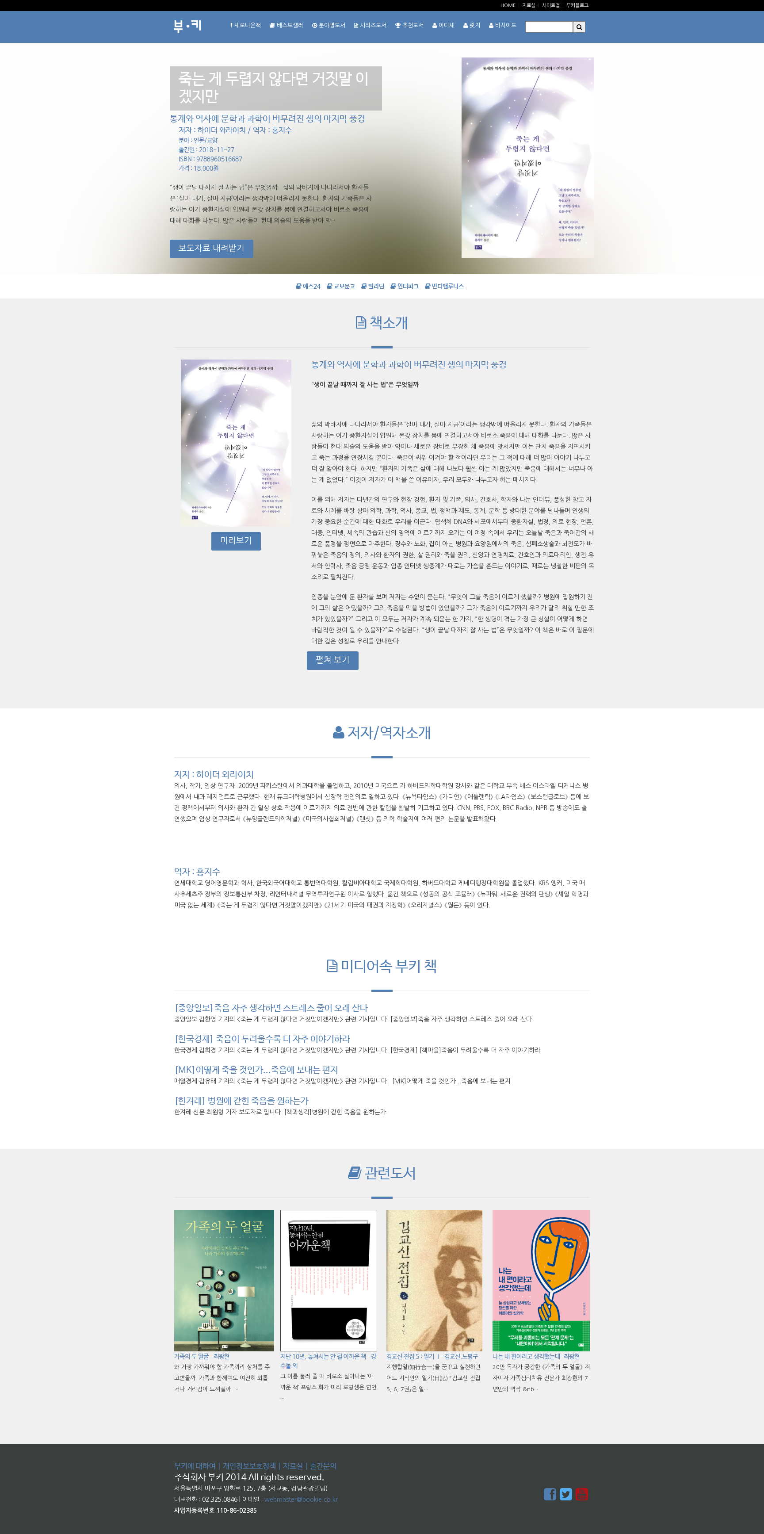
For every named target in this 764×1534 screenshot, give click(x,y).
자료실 (528, 5)
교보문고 (343, 286)
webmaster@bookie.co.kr (301, 1499)
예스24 (311, 286)
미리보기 (236, 540)
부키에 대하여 (195, 1466)
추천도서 (412, 25)
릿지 (474, 25)
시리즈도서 (372, 25)
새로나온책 (247, 25)
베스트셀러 (289, 25)
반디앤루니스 (447, 286)
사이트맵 (551, 5)
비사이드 (504, 25)
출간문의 (323, 1466)
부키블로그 (577, 5)
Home (508, 5)
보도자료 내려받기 (211, 248)
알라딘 (375, 286)
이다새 (446, 25)
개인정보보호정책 (249, 1466)
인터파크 (407, 286)
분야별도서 (331, 25)
